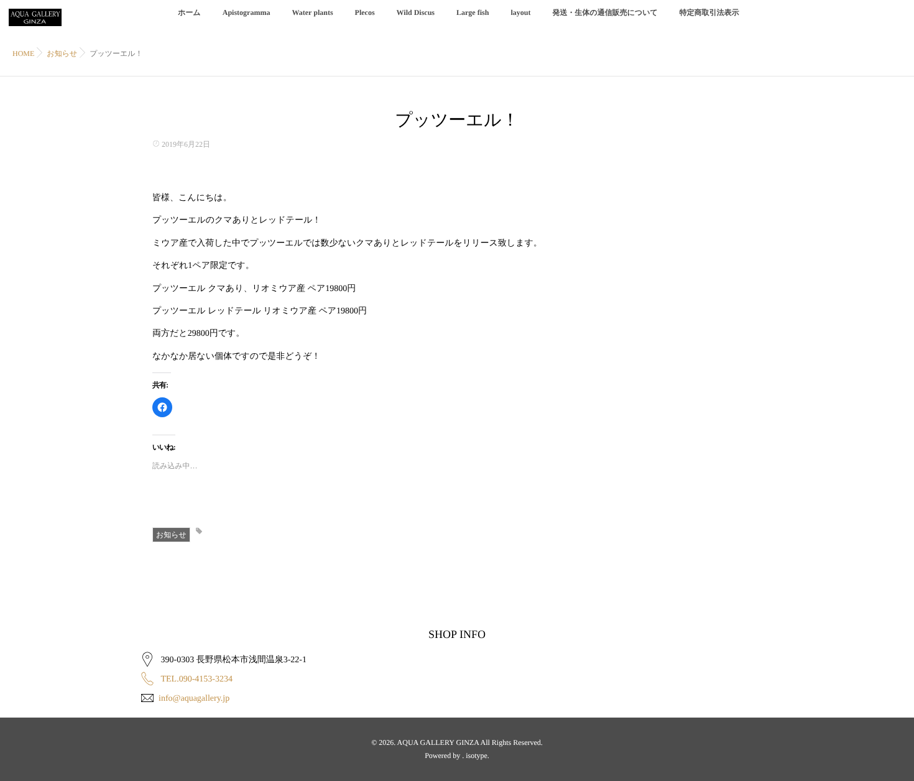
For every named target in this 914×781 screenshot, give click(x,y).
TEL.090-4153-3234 (197, 679)
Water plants (312, 12)
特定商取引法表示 (709, 12)
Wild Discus (416, 12)
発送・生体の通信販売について (604, 12)
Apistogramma (246, 12)
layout (520, 12)
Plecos (365, 12)
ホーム (189, 12)
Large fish (472, 12)
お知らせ (171, 534)
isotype (476, 755)
